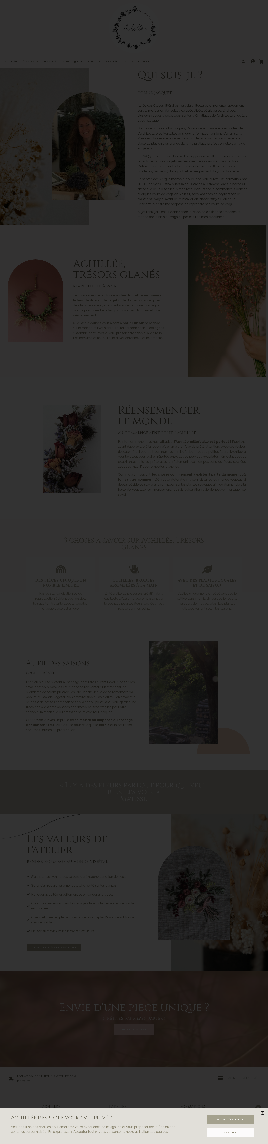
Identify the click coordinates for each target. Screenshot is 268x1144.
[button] (262, 1112)
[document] (134, 572)
